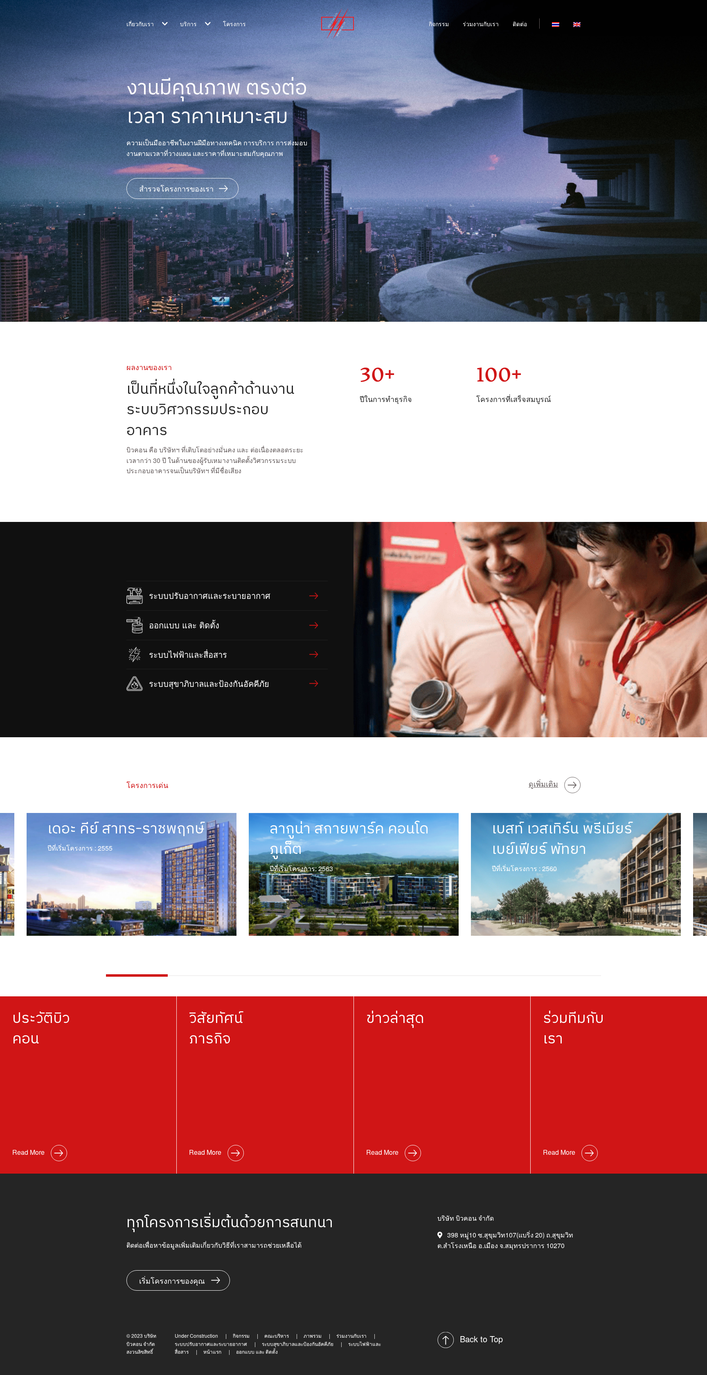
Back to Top (481, 1339)
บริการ (188, 24)
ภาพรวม (313, 1335)
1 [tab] (137, 975)
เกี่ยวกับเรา (140, 24)
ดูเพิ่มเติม (543, 783)
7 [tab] (508, 975)
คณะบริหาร (276, 1335)
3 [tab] (261, 975)
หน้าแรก (212, 1351)
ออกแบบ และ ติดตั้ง (216, 94)
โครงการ (234, 24)
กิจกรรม (439, 24)
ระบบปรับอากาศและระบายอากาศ (235, 54)
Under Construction (196, 1335)
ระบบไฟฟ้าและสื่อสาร (220, 81)
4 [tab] (323, 975)
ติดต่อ (520, 24)
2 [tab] (199, 975)
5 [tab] (384, 975)
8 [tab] (570, 975)
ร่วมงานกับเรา (481, 24)
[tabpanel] (354, 874)
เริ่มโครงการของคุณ (172, 1280)
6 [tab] (446, 975)
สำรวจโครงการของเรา (176, 188)
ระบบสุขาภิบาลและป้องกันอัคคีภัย (234, 67)
